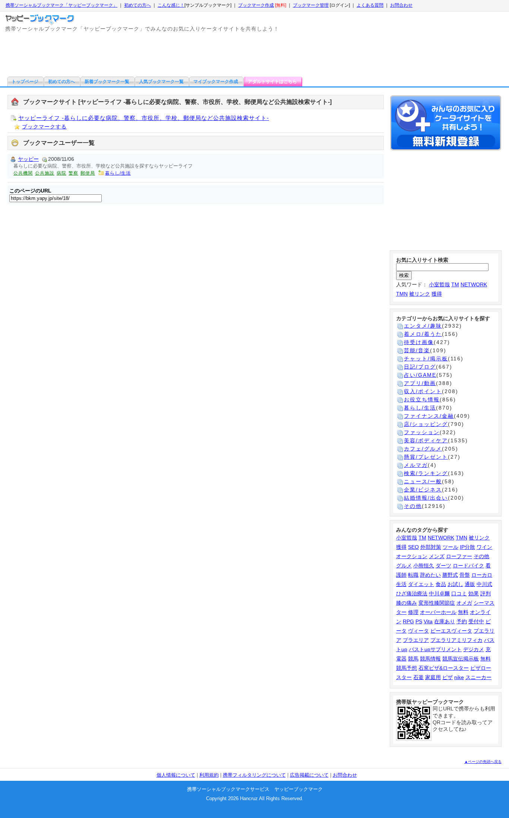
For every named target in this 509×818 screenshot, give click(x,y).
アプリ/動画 (420, 383)
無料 (463, 612)
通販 (470, 584)
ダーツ (443, 566)
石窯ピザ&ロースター (443, 668)
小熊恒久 (423, 566)
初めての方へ (137, 5)
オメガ (464, 603)
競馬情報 (430, 659)
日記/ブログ (420, 367)
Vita (428, 621)
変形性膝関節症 (436, 603)
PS (418, 621)
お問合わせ (401, 5)
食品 (441, 584)
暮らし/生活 (118, 173)
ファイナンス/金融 (429, 416)
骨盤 (464, 575)
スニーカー (478, 677)
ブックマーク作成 (256, 5)
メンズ (437, 556)
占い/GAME (420, 375)
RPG (408, 621)
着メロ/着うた (423, 334)
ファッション (422, 432)
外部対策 (430, 547)
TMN (402, 294)
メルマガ (416, 465)
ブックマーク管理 (311, 5)
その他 (413, 506)
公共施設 (44, 173)
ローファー (459, 556)
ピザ (447, 677)
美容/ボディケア (426, 440)
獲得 (436, 294)
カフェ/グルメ (423, 449)
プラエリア (416, 640)
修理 (413, 612)
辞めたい (430, 575)
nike (459, 677)
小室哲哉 (439, 284)
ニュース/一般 (423, 481)
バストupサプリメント (435, 649)
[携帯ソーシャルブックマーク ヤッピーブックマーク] (41, 18)
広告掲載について (309, 775)
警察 (73, 173)
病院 (61, 173)
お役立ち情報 (422, 399)
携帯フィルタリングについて (254, 775)
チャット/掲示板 (426, 359)
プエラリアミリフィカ (456, 640)
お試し (455, 584)
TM (455, 284)
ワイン (484, 547)
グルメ (404, 566)
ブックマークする (44, 127)
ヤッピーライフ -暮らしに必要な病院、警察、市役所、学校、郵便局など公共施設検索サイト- (143, 118)
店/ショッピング (426, 424)
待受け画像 (419, 342)
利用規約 (209, 775)
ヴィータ (418, 631)
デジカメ (473, 649)
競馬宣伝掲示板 (460, 659)
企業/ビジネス (423, 490)
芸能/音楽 (417, 350)
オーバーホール (438, 612)
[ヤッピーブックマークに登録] (446, 124)
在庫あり (444, 621)
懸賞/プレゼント (426, 457)
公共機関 (23, 173)
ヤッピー (28, 159)
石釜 (418, 677)
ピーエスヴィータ (451, 631)
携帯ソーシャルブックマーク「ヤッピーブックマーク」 (61, 5)
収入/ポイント (423, 391)
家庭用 (433, 677)
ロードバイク (468, 566)
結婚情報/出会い (426, 498)
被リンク (419, 294)
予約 (461, 621)
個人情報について (176, 775)
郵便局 (87, 173)
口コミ (459, 593)
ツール (450, 547)
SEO (413, 547)
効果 (473, 593)
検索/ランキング (426, 473)
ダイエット (421, 584)
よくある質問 (370, 5)
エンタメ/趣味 (423, 326)
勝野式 (450, 575)
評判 (485, 593)
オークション (411, 556)
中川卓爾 (439, 593)
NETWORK (474, 284)
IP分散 (467, 547)
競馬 (413, 659)
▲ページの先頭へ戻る (483, 762)
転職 (413, 575)
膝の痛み (406, 603)
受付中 (476, 621)
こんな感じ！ (171, 5)
